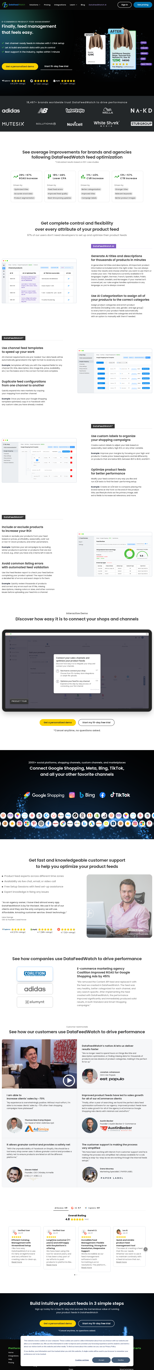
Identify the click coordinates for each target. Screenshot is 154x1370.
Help (10, 1359)
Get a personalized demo (20, 66)
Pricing (47, 4)
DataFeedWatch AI (97, 4)
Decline (121, 1360)
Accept (101, 1360)
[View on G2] (14, 1231)
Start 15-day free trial (56, 66)
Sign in (124, 4)
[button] (8, 1249)
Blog (83, 4)
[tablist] (35, 987)
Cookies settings (82, 1360)
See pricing (142, 4)
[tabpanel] (107, 987)
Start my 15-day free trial (96, 722)
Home (10, 1352)
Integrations (60, 4)
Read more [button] (17, 1262)
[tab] (35, 974)
